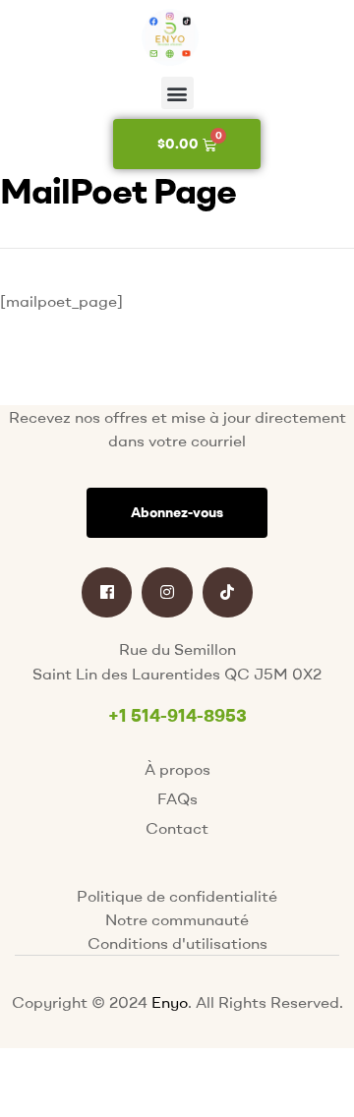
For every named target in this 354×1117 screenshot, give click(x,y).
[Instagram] (167, 592)
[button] (177, 93)
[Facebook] (107, 592)
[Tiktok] (228, 592)
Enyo (169, 1002)
